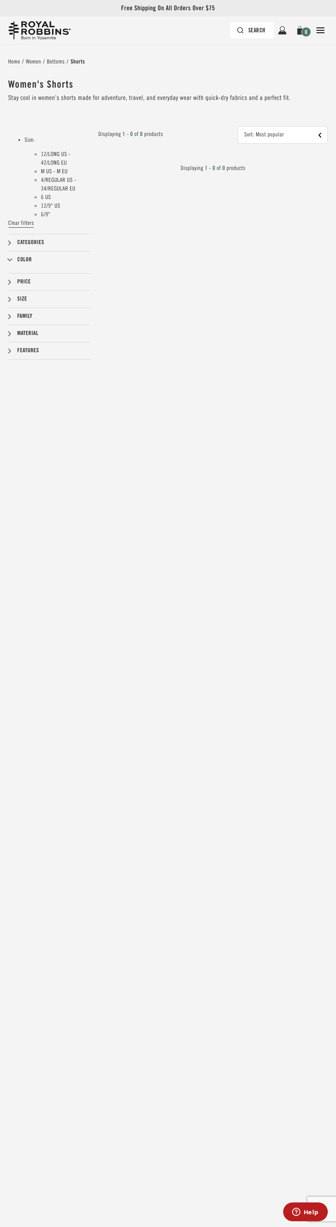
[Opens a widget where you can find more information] (305, 1212)
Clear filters (21, 223)
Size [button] (22, 299)
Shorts (77, 62)
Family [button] (24, 316)
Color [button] (24, 259)
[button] (301, 30)
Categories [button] (30, 242)
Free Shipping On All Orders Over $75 (168, 8)
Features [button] (28, 350)
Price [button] (24, 281)
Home (14, 62)
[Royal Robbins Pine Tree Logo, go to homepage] (39, 30)
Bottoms (55, 62)
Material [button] (28, 333)
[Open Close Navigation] (320, 30)
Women (33, 62)
